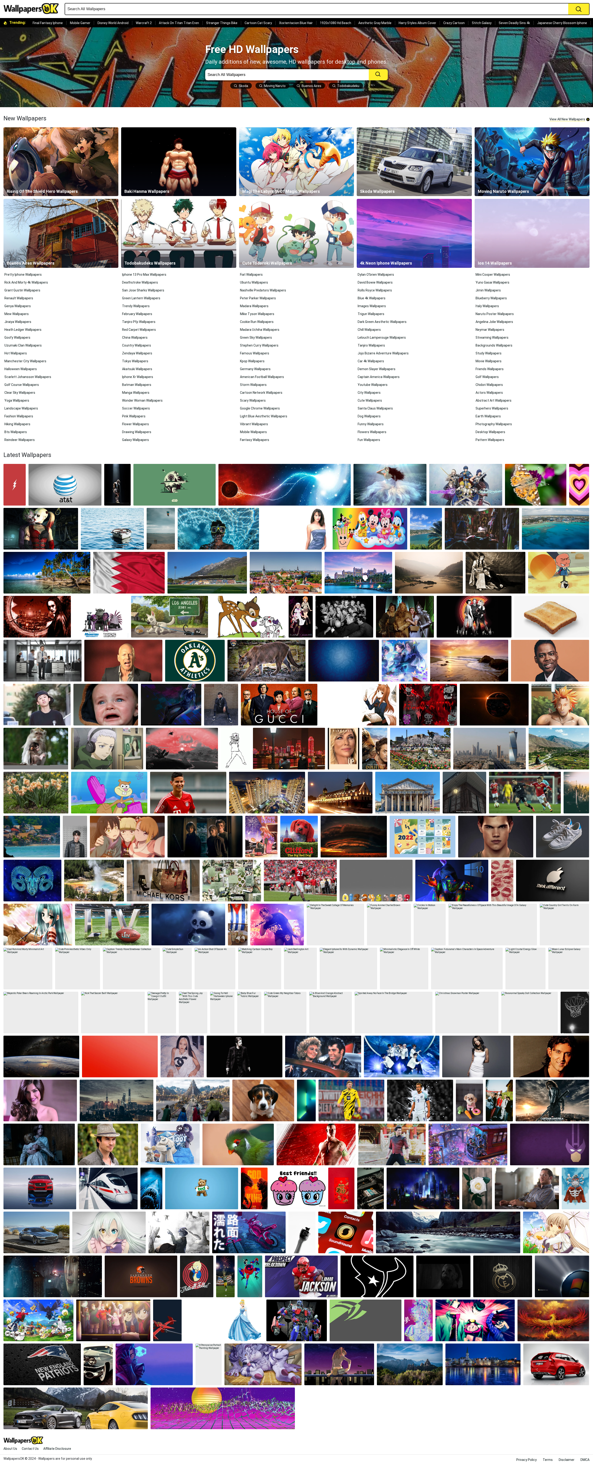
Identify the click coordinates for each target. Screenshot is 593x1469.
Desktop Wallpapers (490, 432)
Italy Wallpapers (487, 306)
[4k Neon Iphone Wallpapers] (414, 233)
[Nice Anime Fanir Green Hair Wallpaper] (37, 924)
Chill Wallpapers (369, 329)
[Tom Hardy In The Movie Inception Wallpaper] (527, 1188)
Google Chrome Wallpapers (260, 408)
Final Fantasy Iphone (48, 23)
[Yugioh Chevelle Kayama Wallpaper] (178, 1232)
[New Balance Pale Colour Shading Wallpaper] (562, 836)
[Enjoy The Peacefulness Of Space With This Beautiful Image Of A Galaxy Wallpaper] (492, 924)
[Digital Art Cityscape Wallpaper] (423, 1188)
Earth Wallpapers (488, 416)
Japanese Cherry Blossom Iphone (562, 23)
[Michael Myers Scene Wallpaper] (443, 1276)
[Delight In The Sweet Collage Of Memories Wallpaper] (335, 924)
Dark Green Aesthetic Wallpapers (382, 322)
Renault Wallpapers (18, 298)
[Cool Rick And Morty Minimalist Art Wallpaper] (27, 968)
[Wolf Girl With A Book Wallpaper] (358, 704)
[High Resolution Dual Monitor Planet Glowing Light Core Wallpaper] (284, 485)
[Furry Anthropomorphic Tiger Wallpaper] (263, 1364)
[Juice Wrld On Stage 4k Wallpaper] (277, 924)
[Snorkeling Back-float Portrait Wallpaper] (218, 529)
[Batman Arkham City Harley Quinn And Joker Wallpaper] (40, 529)
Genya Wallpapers (17, 306)
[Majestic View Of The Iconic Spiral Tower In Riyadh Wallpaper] (489, 748)
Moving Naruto (275, 86)
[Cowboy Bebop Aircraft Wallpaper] (167, 1320)
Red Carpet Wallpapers (139, 329)
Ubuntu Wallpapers (254, 282)
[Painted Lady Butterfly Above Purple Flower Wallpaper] (535, 485)
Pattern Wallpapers (490, 440)
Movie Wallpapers (489, 361)
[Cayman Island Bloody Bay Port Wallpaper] (555, 529)
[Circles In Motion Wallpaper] (430, 924)
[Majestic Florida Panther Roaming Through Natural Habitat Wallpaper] (266, 660)
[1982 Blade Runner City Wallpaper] (52, 1276)
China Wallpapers (135, 337)
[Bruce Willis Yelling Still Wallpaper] (123, 660)
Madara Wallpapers (254, 306)
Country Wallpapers (136, 345)
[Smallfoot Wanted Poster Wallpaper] (170, 1144)
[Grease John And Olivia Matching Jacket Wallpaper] (323, 1056)
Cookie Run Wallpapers (257, 322)
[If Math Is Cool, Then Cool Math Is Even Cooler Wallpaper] (376, 880)
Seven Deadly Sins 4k (514, 23)
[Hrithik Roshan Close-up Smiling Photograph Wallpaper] (551, 1056)
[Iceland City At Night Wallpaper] (482, 1364)
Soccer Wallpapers (136, 408)
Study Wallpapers (489, 353)
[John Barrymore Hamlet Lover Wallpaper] (495, 573)
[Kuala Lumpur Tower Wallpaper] (576, 792)
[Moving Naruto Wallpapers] (532, 161)
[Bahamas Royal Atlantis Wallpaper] (358, 573)
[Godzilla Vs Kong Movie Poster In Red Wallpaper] (254, 1188)
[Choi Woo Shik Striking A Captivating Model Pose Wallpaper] (221, 704)
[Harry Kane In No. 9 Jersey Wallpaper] (420, 1100)
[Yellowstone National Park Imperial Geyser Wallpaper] (94, 880)
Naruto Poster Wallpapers (495, 314)
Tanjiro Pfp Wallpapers (138, 322)
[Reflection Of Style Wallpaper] (39, 1188)
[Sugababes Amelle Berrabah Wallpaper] (476, 1056)
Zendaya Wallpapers (137, 353)
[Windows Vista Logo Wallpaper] (562, 1276)
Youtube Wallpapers (373, 385)
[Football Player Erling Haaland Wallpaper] (351, 1100)
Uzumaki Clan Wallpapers (23, 345)
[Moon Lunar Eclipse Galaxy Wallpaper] (568, 968)
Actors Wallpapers (489, 392)
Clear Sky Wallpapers (19, 392)
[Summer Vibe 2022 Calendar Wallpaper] (423, 836)
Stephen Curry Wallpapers (259, 345)
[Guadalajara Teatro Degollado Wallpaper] (407, 792)
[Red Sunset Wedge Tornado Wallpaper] (354, 836)
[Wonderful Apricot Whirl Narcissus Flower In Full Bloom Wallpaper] (35, 792)
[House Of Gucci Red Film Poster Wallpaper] (279, 704)
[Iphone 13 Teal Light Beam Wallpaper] (306, 1100)
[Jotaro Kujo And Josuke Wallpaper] (475, 1320)
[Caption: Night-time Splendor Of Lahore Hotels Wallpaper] (340, 792)
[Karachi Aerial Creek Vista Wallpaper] (267, 792)
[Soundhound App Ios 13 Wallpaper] (345, 1232)
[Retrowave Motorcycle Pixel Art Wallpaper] (249, 1232)
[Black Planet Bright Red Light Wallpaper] (494, 704)
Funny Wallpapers (371, 424)
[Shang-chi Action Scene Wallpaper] (392, 1144)
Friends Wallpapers (490, 369)
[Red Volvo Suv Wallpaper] (556, 1364)
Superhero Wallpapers (492, 408)
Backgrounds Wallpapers (494, 345)
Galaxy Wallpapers (135, 440)
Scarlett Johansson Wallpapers (27, 377)
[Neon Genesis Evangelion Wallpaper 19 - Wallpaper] (339, 1364)
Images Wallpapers (372, 306)
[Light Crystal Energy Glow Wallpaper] (525, 968)
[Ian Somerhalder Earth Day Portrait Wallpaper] (108, 1144)
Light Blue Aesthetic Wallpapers (263, 416)
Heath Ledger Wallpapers (22, 329)
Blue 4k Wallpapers (371, 298)
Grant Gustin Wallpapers (22, 290)
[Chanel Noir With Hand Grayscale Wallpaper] (301, 1232)
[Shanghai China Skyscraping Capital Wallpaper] (116, 1100)
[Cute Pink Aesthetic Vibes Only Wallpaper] (77, 968)
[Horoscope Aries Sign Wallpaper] (32, 880)
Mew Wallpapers (16, 314)
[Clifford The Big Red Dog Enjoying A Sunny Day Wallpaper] (299, 836)
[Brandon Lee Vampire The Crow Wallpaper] (37, 617)
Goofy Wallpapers (17, 337)
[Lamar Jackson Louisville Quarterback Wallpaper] (301, 1276)
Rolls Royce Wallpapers (375, 290)
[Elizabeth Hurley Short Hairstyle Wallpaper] (296, 529)
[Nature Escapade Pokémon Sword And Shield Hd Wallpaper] (38, 1320)
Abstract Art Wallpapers (493, 400)
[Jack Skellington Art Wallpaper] (300, 968)
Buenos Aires (311, 86)
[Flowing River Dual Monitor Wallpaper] (448, 1232)
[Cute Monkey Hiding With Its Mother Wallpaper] (35, 748)
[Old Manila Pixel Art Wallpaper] (464, 792)
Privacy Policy (526, 1460)
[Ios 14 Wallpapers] (532, 233)
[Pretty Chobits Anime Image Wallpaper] (556, 1232)
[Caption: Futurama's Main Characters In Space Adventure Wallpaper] (467, 968)
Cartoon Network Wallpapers (261, 392)
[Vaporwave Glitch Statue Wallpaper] (418, 1320)
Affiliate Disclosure (57, 1448)
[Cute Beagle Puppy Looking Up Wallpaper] (263, 1100)
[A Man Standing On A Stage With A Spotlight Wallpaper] (117, 485)
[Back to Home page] (32, 8)
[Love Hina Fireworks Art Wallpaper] (261, 836)
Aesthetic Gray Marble (374, 23)
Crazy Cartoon (454, 23)
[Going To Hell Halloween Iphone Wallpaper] (222, 1012)
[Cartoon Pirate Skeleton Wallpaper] (575, 1188)
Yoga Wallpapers (16, 400)
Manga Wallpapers (135, 392)
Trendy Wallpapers (136, 306)
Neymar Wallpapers (490, 329)
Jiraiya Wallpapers (17, 322)
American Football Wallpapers (262, 377)
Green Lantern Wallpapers (141, 298)
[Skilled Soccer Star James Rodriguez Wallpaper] (188, 792)
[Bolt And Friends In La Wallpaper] (169, 617)
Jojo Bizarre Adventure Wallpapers (383, 353)
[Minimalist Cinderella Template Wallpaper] (224, 1320)
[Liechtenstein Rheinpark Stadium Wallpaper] (207, 573)
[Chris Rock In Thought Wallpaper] (550, 660)
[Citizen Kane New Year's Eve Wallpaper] (344, 617)
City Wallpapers (369, 392)
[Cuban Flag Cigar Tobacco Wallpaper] (238, 924)
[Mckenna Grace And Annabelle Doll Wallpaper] (39, 1144)
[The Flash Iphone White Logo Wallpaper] (14, 485)
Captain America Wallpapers (379, 377)
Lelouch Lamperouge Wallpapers (382, 337)
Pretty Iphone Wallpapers (23, 274)
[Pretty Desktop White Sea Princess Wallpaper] (389, 485)
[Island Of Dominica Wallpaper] (46, 573)
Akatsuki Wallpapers (137, 369)
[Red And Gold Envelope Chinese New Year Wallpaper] (341, 1188)
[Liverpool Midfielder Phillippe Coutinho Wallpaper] (525, 792)
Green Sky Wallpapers (256, 337)
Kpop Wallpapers (252, 361)
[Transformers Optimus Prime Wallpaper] (296, 1320)
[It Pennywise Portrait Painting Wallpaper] (208, 1364)
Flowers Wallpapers (372, 432)
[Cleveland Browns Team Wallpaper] (141, 1276)
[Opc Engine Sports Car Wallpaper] (370, 1188)
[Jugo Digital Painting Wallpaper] (560, 704)
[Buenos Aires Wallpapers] (60, 233)
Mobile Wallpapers (253, 432)
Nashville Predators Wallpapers (263, 290)
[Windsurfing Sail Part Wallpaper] (161, 529)
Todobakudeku (348, 86)
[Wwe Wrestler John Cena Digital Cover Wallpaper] (316, 1144)
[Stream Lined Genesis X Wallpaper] (36, 1232)
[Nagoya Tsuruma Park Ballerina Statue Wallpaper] (420, 748)
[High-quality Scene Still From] (343, 748)
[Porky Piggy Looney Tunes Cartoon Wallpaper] (196, 1276)
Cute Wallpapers (370, 400)
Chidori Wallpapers (489, 385)
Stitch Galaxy (482, 23)
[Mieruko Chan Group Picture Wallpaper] (127, 836)
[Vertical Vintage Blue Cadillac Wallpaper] (98, 1364)
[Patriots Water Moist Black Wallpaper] (42, 1364)
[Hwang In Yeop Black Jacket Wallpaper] (75, 836)
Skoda (243, 86)
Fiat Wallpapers (251, 274)
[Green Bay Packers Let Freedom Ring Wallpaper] (225, 1276)
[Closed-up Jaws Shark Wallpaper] (151, 1188)
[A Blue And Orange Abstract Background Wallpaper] (330, 1012)
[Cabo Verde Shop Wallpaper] (482, 529)
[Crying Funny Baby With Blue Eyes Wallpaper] (105, 704)
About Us (10, 1448)
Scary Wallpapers (253, 400)
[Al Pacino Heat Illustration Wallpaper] (244, 1056)
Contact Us (30, 1448)
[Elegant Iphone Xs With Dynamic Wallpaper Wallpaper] (348, 968)
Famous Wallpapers (254, 353)
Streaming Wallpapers (492, 337)
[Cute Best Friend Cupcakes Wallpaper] (297, 1188)
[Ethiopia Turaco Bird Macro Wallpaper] (238, 1144)
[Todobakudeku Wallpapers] (178, 233)
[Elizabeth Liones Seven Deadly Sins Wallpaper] (109, 1232)
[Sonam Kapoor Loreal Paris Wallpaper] (40, 1100)
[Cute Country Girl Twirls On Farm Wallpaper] (564, 924)
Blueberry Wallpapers (491, 298)
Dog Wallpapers (369, 416)
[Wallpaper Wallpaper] (377, 1276)
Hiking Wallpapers (17, 424)
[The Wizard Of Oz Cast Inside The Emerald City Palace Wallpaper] (405, 617)
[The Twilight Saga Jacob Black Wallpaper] (495, 836)
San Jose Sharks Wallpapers (143, 290)
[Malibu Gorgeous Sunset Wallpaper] (469, 660)
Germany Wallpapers (255, 369)
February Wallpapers (137, 314)
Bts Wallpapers (15, 432)
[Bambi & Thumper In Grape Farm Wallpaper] (248, 617)
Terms (548, 1460)
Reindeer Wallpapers (19, 440)
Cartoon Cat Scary (258, 23)
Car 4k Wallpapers (371, 361)
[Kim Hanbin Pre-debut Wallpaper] (37, 704)
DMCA (585, 1460)
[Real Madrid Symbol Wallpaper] (502, 1276)
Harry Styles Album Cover (417, 23)
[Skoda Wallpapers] (414, 161)
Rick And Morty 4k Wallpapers (26, 282)
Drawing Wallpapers (136, 432)
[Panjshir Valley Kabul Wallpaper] (559, 748)
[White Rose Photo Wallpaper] (477, 1188)
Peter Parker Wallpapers (258, 298)
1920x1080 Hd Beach (335, 23)
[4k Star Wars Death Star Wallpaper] (174, 485)
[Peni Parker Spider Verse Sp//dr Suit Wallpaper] (249, 1276)
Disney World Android (113, 23)
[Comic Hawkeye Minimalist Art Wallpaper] (549, 1144)
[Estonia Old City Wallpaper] (286, 573)
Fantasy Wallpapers (254, 440)
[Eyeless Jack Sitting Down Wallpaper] (171, 704)
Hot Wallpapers (15, 353)
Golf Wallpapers (487, 377)
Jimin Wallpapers (488, 290)
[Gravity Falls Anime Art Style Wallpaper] (113, 1320)
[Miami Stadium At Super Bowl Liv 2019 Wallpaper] (112, 924)
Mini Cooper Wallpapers (493, 274)
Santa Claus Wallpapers (375, 408)
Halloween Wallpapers (20, 369)
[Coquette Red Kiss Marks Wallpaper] (502, 880)
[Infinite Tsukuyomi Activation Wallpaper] (182, 748)
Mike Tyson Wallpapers (257, 314)
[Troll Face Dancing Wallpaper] (235, 748)
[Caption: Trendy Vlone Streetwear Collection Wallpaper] (131, 968)
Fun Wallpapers (369, 440)
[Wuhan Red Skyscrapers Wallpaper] (289, 748)
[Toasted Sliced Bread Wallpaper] (551, 617)
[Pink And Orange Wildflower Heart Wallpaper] (579, 485)
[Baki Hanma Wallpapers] (178, 161)
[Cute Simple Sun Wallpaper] (177, 968)
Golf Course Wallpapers (21, 385)
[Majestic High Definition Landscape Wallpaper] (451, 880)
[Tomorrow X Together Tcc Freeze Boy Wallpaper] (499, 1100)
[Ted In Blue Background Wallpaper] (201, 1188)
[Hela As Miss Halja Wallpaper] (193, 1100)
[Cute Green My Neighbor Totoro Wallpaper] (285, 1012)
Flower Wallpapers (135, 424)
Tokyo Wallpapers (135, 361)
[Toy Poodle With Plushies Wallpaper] (469, 1100)
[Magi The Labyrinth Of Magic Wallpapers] (296, 161)
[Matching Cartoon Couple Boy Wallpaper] (259, 968)
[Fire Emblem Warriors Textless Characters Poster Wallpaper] (465, 485)
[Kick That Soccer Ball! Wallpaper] (113, 1012)
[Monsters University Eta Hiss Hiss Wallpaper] (101, 617)
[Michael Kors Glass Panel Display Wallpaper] (163, 880)
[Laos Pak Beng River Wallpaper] (429, 573)
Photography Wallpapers (494, 424)
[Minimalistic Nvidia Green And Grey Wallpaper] (365, 1320)
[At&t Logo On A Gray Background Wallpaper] (64, 485)
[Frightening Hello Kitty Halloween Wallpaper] (428, 704)
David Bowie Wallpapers (375, 282)
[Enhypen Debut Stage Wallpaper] (402, 1056)
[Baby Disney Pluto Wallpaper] (370, 529)
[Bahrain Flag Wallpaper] (129, 573)
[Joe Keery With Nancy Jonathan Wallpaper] (205, 836)
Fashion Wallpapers (18, 416)
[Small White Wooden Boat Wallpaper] (112, 529)
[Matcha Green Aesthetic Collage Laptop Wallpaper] (231, 880)
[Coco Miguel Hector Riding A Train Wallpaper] (468, 1144)
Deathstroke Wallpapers (140, 282)
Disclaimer (566, 1460)
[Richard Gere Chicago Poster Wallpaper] (474, 617)
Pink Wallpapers (133, 416)
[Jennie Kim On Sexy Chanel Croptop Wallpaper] (182, 1056)
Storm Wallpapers (253, 385)
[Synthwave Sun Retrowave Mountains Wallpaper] (223, 1408)
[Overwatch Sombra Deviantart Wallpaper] (154, 1364)
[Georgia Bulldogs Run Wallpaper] (300, 880)
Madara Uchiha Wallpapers (259, 329)
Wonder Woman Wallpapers (142, 400)
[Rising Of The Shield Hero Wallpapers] (60, 161)
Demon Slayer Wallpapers (376, 369)
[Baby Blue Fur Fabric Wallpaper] (249, 1012)
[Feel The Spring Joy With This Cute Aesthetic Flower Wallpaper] (193, 1012)
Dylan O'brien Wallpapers (376, 274)
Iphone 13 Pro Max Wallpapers (144, 274)
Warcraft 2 (144, 23)
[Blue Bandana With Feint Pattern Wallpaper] (343, 660)
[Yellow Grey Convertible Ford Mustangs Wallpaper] (75, 1408)
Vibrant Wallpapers (254, 424)
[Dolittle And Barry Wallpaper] (374, 748)
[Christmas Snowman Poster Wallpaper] (466, 1012)
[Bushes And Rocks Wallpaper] (409, 1364)
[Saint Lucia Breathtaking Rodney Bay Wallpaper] (426, 529)
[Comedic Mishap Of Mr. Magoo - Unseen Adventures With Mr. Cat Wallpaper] (558, 573)
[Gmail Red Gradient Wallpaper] (120, 1056)
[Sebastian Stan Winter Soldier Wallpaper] (552, 1100)
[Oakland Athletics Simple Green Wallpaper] (195, 660)
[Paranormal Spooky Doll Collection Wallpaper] (529, 1012)
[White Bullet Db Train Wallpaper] (108, 1188)
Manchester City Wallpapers (25, 361)
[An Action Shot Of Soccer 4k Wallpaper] (215, 968)
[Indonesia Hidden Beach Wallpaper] (31, 836)
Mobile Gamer (80, 23)
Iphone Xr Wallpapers (137, 377)
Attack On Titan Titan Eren (179, 23)
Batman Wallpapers (136, 385)
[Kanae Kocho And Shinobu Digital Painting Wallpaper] (404, 660)
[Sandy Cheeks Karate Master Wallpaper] (109, 792)
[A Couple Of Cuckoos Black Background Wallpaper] (301, 617)
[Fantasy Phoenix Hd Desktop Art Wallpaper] (553, 1320)
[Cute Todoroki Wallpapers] (296, 233)
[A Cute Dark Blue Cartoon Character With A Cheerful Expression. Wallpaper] (188, 924)
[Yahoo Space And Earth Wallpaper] (41, 1056)
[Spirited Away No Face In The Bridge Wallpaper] (394, 1012)
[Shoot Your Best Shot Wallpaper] (575, 1012)
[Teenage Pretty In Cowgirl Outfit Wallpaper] (162, 1012)
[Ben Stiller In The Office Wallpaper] (42, 660)
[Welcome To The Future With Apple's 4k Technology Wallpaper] (552, 880)
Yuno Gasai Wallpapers (492, 282)
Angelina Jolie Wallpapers (494, 322)
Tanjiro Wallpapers (371, 345)
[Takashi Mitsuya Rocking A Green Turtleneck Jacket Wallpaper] (107, 748)
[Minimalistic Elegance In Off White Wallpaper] (404, 968)
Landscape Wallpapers (21, 408)
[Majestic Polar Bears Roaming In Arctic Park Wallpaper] (40, 1012)
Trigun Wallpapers (371, 314)
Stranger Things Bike (221, 23)
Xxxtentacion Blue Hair (296, 23)
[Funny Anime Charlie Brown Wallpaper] (389, 924)
